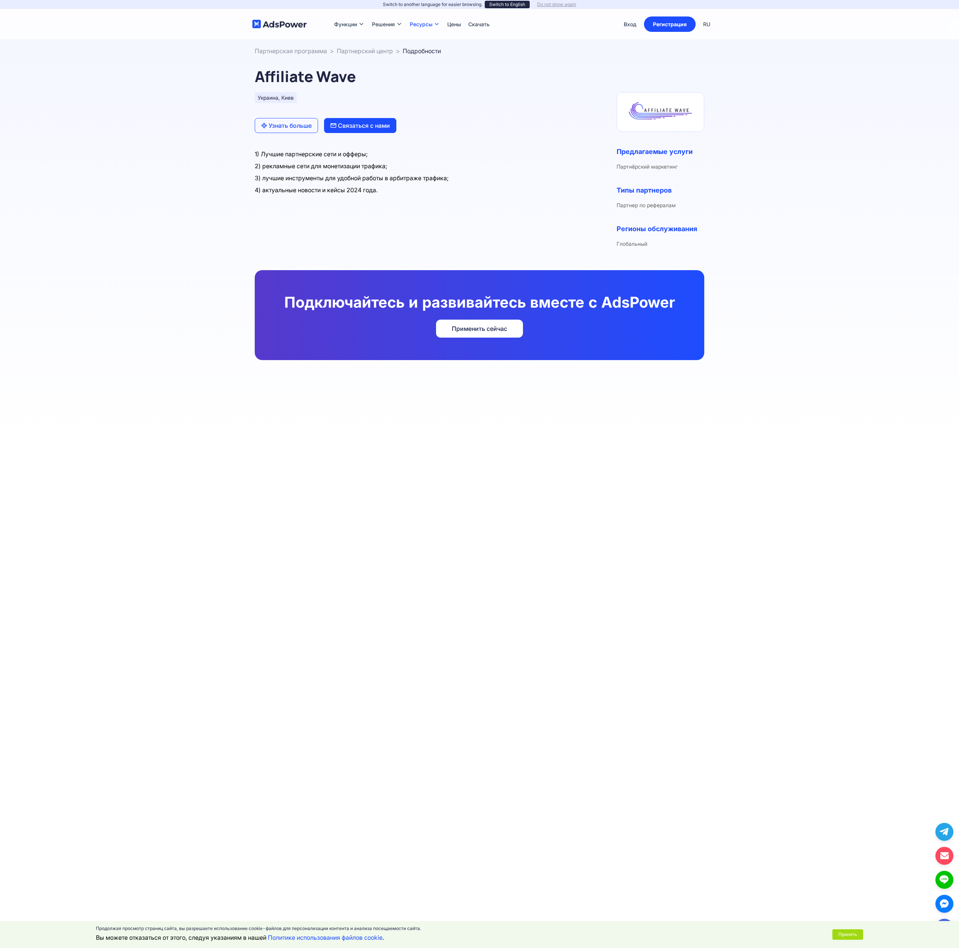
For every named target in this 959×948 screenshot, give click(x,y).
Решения (383, 13)
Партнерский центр (365, 51)
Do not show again (556, 4)
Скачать (479, 13)
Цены (454, 13)
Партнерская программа (291, 51)
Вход (630, 24)
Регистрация (670, 24)
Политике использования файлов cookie (325, 937)
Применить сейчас (479, 328)
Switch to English (507, 4)
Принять (847, 934)
